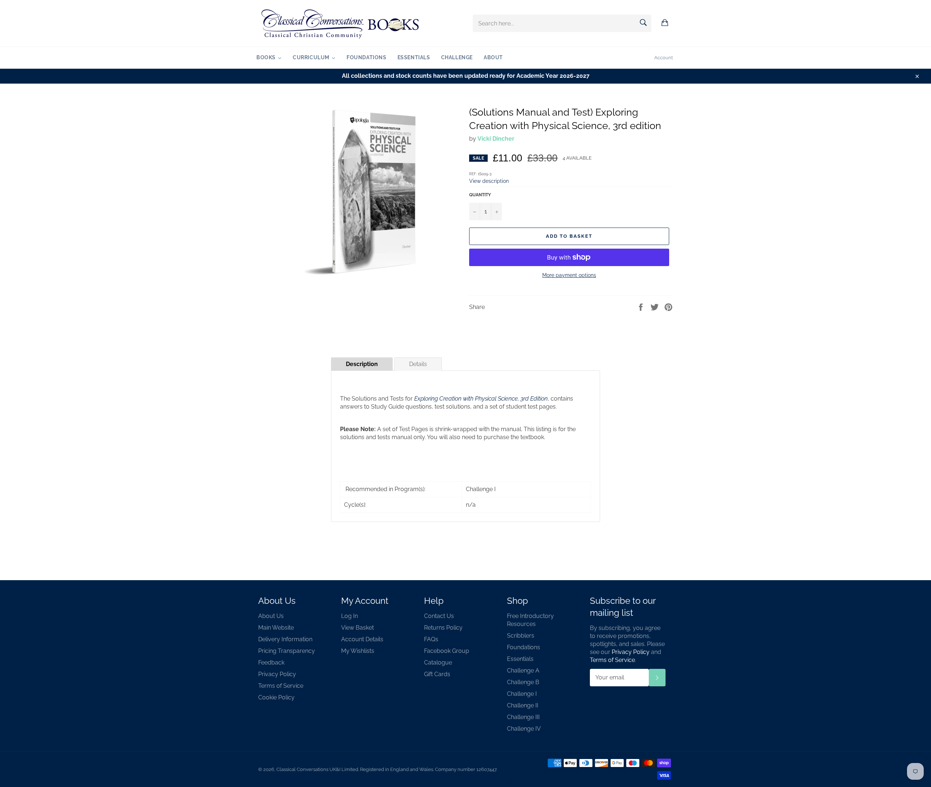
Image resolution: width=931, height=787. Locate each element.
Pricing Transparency (286, 650)
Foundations (523, 647)
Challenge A (523, 670)
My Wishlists (357, 650)
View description (489, 181)
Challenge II (522, 705)
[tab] (362, 364)
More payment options (569, 275)
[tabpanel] (465, 446)
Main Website (276, 627)
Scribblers (520, 635)
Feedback (271, 662)
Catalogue (438, 662)
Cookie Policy (276, 697)
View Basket (357, 627)
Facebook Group (446, 650)
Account (663, 57)
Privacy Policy (277, 674)
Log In (349, 616)
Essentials (520, 658)
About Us (271, 616)
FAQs (431, 639)
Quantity (480, 194)
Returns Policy (443, 627)
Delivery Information (285, 639)
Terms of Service (280, 685)
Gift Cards (437, 674)
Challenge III (523, 717)
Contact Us (439, 616)
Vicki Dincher (496, 138)
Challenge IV (524, 728)
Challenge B (523, 682)
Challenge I (522, 693)
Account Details (362, 639)
